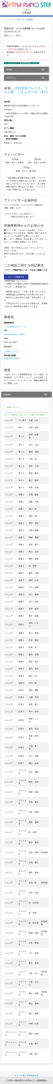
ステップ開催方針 (16, 277)
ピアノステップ (10, 20)
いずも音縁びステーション (16, 326)
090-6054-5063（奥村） (15, 334)
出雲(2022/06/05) (12, 358)
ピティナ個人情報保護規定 (26, 1075)
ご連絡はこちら (11, 351)
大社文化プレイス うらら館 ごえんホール (26, 90)
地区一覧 (21, 20)
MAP (44, 92)
